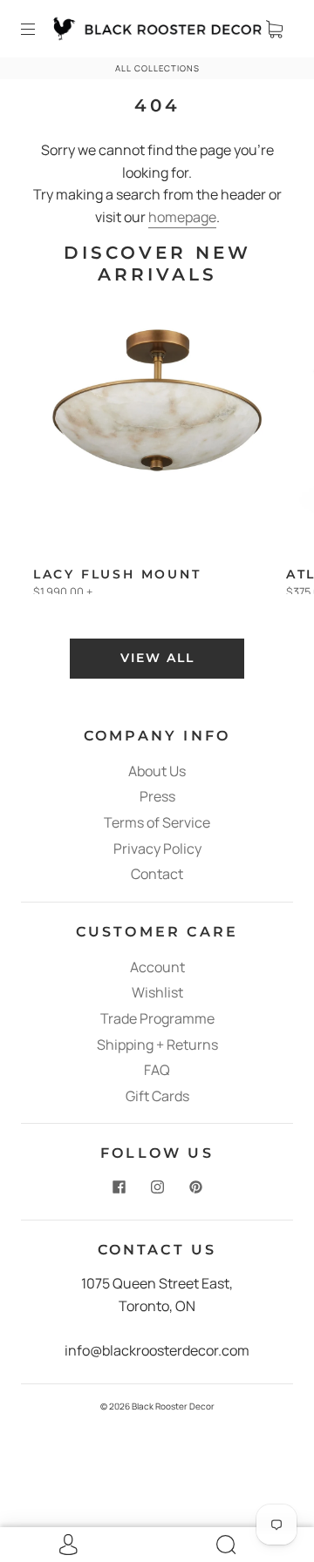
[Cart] (274, 29)
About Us (157, 771)
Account (157, 967)
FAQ (157, 1069)
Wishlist (157, 992)
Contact (157, 873)
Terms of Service (157, 822)
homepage (182, 217)
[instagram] (157, 1186)
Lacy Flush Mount (117, 574)
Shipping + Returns (157, 1044)
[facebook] (118, 1186)
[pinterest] (195, 1186)
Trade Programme (157, 1018)
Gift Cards (157, 1096)
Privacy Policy (157, 848)
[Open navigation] (40, 29)
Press (157, 796)
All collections (157, 68)
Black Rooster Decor (173, 1406)
